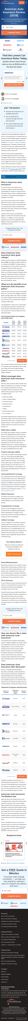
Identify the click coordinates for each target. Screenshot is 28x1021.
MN (16, 993)
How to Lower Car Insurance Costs (10, 937)
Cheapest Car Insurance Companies (10, 921)
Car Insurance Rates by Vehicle (9, 926)
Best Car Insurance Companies (15, 863)
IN (26, 990)
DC (17, 990)
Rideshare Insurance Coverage (9, 963)
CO (11, 990)
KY (5, 993)
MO (20, 993)
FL (18, 990)
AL (2, 990)
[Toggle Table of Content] (14, 177)
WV (14, 997)
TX (4, 997)
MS (18, 993)
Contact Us (4, 982)
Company (4, 969)
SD (26, 995)
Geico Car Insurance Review (8, 961)
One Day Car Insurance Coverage (9, 952)
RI (22, 995)
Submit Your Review (14, 554)
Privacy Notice (5, 977)
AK (3, 990)
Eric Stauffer (16, 98)
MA (13, 993)
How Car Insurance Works (8, 942)
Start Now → (22, 360)
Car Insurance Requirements (8, 939)
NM (7, 995)
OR (19, 995)
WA (12, 997)
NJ (5, 995)
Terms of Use (18, 36)
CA (9, 990)
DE (15, 990)
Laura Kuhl (14, 94)
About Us (3, 971)
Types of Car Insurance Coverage (10, 934)
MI (14, 993)
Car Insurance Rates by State (9, 924)
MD (11, 993)
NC (11, 995)
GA (20, 990)
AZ (5, 990)
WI (16, 997)
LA (6, 993)
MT (22, 993)
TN (2, 997)
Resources (4, 913)
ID (23, 990)
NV (2, 995)
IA (1, 993)
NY (9, 995)
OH (15, 995)
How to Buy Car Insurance (8, 916)
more (22, 78)
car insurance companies (14, 142)
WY (18, 997)
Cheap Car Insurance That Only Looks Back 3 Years (12, 958)
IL (24, 990)
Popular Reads (5, 950)
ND (13, 995)
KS (3, 993)
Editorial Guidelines (6, 974)
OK (17, 995)
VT (7, 997)
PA (21, 995)
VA (9, 997)
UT (5, 997)
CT (13, 990)
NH (4, 995)
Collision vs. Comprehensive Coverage (11, 945)
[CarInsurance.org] (7, 2)
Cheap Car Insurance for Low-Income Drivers (12, 955)
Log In (21, 2)
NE (24, 993)
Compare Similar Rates (14, 85)
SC (24, 995)
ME (8, 993)
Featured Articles (6, 932)
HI (22, 990)
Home (4, 863)
